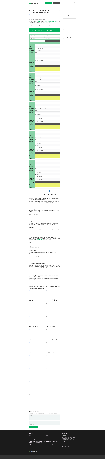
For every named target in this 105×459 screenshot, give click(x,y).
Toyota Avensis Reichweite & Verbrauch (51, 21)
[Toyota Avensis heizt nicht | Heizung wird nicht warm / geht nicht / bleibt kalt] (36, 355)
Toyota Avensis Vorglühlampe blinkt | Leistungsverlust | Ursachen (51, 404)
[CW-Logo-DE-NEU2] (33, 3)
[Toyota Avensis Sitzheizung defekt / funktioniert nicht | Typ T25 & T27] (53, 329)
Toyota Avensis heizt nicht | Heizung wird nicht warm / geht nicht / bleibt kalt (34, 365)
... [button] (56, 190)
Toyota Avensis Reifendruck (50, 230)
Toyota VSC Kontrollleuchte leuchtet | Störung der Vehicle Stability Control (51, 391)
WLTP (37, 21)
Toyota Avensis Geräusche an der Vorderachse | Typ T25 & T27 (34, 326)
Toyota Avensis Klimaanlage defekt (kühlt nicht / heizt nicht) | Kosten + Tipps (52, 365)
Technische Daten (31, 298)
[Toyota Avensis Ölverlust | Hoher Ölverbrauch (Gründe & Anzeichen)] (53, 368)
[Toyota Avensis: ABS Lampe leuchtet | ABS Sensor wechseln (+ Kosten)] (53, 303)
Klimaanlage (36, 258)
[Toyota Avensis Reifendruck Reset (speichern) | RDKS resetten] (36, 342)
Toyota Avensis (54, 16)
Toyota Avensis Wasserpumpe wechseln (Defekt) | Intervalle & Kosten (34, 404)
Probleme (47, 298)
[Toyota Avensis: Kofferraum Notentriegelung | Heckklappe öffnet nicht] (36, 303)
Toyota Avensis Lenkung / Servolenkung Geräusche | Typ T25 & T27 (34, 338)
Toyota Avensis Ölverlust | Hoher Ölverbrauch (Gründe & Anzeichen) (51, 378)
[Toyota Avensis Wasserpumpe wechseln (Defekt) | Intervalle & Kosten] (36, 394)
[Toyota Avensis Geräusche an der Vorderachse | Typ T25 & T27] (36, 316)
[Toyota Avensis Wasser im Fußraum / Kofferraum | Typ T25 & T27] (53, 316)
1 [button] (49, 190)
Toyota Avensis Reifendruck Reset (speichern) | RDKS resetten (34, 352)
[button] (73, 3)
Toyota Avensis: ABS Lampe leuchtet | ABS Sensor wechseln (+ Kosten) (51, 312)
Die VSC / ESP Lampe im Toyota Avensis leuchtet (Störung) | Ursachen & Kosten (34, 391)
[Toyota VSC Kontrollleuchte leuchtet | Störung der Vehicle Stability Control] (53, 381)
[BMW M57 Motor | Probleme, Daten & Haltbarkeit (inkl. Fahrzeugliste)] (69, 8)
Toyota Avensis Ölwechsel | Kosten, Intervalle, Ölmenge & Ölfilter (51, 352)
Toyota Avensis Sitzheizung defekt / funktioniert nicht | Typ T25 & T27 (51, 339)
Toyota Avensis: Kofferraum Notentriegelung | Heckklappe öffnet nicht (34, 312)
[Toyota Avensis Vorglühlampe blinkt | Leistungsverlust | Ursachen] (53, 394)
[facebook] (74, 3)
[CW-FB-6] (33, 451)
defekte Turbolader (39, 239)
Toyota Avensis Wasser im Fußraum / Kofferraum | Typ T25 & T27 (52, 326)
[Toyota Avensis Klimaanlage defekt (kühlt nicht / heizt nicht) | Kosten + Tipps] (53, 355)
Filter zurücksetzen (52, 41)
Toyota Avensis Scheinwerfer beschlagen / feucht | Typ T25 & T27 (51, 300)
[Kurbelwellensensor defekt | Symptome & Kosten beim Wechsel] (69, 29)
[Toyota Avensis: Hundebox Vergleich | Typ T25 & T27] (36, 368)
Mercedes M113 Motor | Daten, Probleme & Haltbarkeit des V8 (68, 27)
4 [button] (53, 190)
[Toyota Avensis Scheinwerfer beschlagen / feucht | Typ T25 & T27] (53, 290)
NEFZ (39, 21)
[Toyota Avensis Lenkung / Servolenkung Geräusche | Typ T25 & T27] (36, 329)
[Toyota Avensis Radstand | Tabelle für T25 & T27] (36, 290)
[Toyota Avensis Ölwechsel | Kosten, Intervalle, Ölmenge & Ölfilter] (53, 342)
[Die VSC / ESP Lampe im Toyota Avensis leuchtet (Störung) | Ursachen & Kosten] (36, 381)
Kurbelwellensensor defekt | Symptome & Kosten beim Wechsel (67, 37)
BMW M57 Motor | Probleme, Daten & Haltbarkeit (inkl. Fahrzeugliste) (67, 16)
